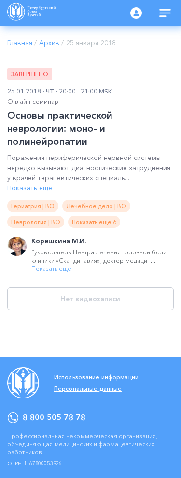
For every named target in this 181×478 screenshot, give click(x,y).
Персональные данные (88, 388)
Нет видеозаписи (90, 298)
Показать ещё (29, 188)
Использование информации (96, 377)
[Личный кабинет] (136, 13)
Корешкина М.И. (58, 241)
